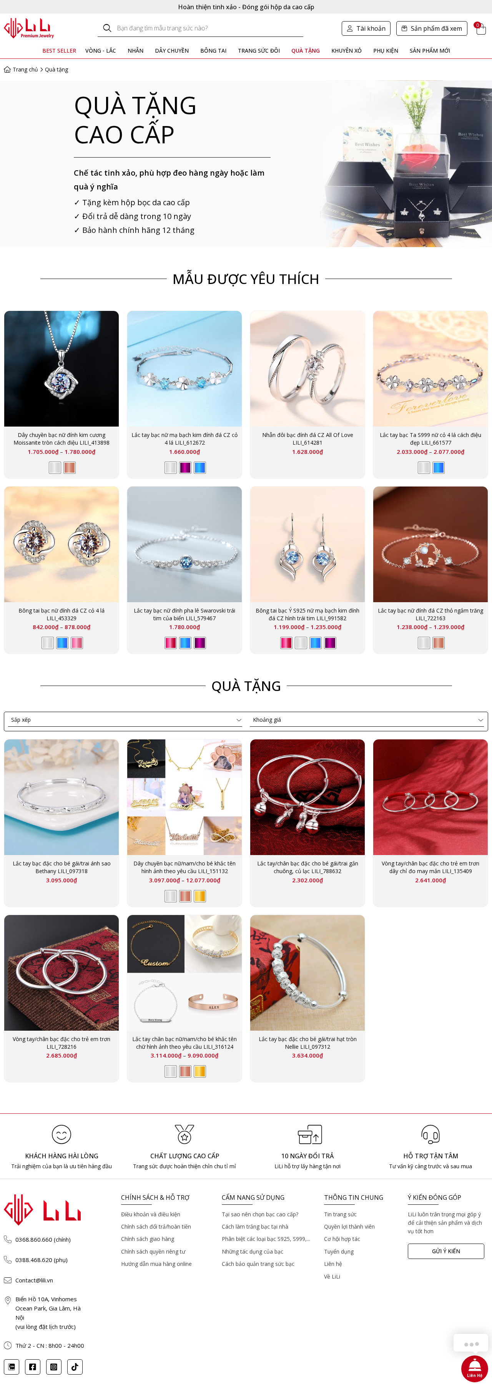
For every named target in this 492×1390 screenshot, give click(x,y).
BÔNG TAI (213, 50)
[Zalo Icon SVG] (11, 1367)
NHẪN (135, 50)
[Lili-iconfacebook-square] (32, 1367)
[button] (366, 28)
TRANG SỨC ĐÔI (259, 50)
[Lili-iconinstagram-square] (54, 1367)
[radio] (55, 467)
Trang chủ (25, 69)
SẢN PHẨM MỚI (430, 50)
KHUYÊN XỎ (346, 50)
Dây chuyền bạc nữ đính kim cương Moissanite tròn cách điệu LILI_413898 (61, 438)
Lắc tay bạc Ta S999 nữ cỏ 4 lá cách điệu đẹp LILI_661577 (430, 438)
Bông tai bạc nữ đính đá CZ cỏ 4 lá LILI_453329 (61, 614)
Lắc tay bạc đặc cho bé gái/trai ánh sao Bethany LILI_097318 (62, 867)
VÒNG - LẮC (100, 50)
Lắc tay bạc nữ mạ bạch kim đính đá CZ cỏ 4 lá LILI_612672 (184, 438)
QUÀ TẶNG (305, 50)
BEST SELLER (59, 50)
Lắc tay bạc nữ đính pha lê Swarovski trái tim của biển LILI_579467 (184, 614)
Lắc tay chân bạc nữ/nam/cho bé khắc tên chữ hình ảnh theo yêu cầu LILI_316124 (184, 1042)
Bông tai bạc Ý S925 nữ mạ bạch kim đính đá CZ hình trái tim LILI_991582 (307, 614)
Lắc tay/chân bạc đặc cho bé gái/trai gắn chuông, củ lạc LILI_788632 (307, 867)
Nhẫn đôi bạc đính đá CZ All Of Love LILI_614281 (307, 438)
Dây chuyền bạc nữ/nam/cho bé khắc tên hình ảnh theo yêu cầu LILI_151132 (184, 867)
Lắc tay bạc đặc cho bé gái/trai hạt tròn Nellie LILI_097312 (308, 1042)
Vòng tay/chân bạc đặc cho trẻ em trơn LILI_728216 (61, 1042)
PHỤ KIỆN (385, 50)
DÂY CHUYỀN (172, 50)
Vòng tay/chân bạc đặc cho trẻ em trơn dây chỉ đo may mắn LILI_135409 (430, 867)
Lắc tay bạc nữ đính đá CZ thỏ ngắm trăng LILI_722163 (430, 614)
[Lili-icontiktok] (75, 1367)
